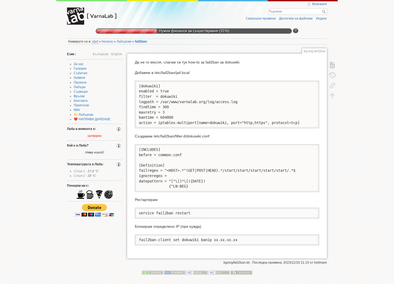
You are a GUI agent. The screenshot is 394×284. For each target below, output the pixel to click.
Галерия (80, 68)
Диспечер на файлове (296, 18)
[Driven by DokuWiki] (241, 272)
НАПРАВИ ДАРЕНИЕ (94, 119)
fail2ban (141, 41)
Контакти (81, 101)
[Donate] (152, 272)
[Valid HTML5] (197, 272)
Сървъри (81, 92)
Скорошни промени (261, 18)
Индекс (321, 18)
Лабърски (124, 41)
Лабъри (80, 87)
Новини (79, 78)
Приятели (81, 105)
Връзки (79, 96)
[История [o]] (332, 75)
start (95, 41)
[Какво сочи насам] (332, 85)
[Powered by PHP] (174, 272)
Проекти (80, 82)
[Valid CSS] (219, 272)
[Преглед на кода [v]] (332, 65)
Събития (80, 73)
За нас (79, 64)
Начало (107, 41)
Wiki (77, 110)
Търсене (324, 11)
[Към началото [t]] (332, 95)
